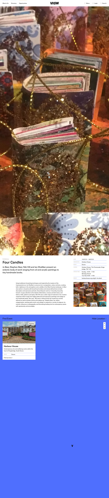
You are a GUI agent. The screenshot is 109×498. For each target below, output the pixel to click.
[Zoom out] (104, 325)
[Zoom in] (104, 323)
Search (104, 3)
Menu (88, 3)
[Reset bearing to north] (104, 328)
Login (96, 3)
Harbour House (86, 262)
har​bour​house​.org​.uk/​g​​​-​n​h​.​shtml (92, 278)
